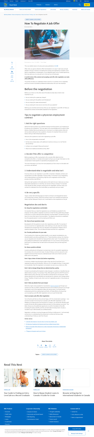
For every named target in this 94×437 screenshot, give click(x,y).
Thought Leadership (54, 411)
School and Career (25, 14)
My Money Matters (9, 9)
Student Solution (53, 421)
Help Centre (86, 1)
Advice (56, 4)
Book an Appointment (77, 417)
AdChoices (68, 1)
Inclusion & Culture (32, 411)
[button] (80, 4)
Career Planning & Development (49, 354)
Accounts (7, 411)
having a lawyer (54, 286)
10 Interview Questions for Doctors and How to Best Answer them (42, 324)
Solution (47, 4)
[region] (47, 431)
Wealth (16, 1)
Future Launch (53, 419)
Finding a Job (32, 14)
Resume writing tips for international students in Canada (76, 394)
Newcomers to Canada (55, 416)
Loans (6, 419)
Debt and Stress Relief (25, 9)
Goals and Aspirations (40, 9)
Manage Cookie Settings (77, 433)
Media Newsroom (54, 414)
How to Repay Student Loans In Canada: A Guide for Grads (46, 394)
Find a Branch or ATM (77, 414)
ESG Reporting (31, 416)
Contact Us (74, 411)
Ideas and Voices (85, 9)
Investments (8, 421)
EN (80, 1)
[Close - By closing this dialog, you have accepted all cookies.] (88, 431)
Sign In (87, 4)
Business (11, 1)
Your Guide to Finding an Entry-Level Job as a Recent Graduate (17, 394)
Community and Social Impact (35, 414)
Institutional (22, 1)
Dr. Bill (56, 66)
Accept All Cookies (76, 428)
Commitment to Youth (33, 419)
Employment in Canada (68, 389)
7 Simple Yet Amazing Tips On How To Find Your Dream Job (41, 321)
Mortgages (8, 416)
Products (39, 4)
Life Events (53, 9)
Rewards (7, 424)
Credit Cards (8, 414)
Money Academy (64, 9)
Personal (6, 1)
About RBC (30, 1)
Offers (76, 0)
